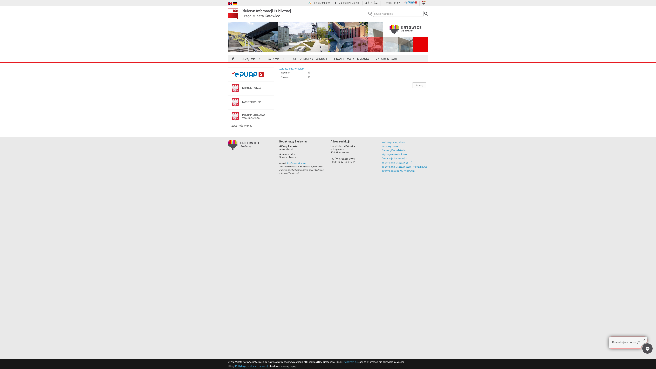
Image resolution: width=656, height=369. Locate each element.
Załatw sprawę (387, 59)
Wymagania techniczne (394, 154)
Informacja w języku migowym (398, 170)
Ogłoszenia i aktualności (309, 59)
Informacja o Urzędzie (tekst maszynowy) (404, 166)
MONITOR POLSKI (251, 102)
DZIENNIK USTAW (251, 88)
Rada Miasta (276, 59)
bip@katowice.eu (296, 163)
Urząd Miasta (251, 59)
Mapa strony (393, 2)
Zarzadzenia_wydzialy (291, 68)
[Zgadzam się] (350, 362)
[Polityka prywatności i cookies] (251, 366)
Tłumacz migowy (321, 2)
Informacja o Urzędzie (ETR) (397, 162)
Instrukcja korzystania (393, 142)
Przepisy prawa (390, 146)
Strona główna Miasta (394, 150)
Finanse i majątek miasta (351, 59)
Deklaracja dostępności (394, 158)
